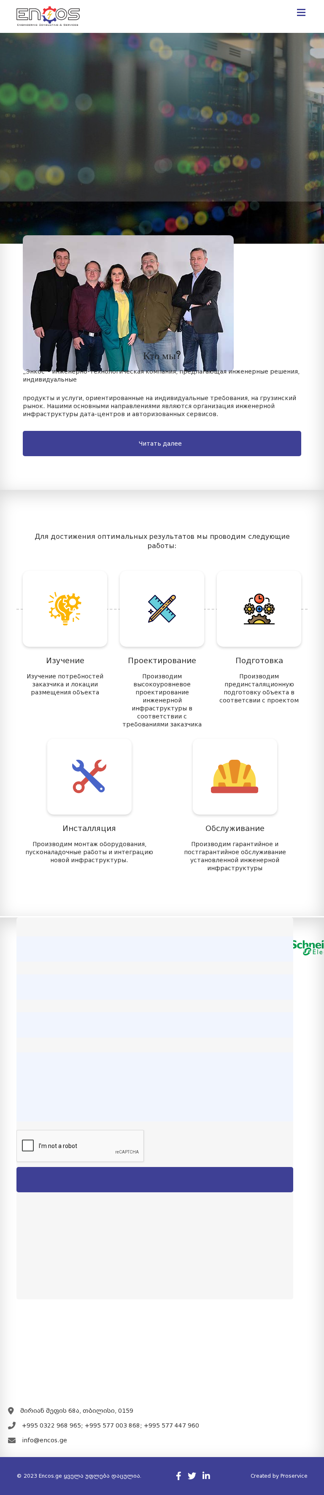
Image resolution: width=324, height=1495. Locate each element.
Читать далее (160, 443)
